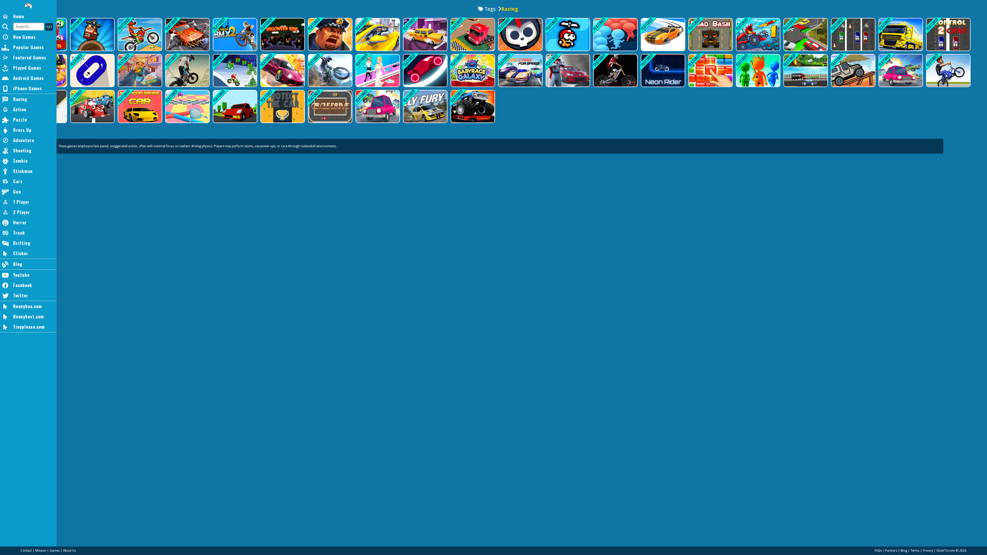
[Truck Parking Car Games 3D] (472, 34)
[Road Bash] (710, 34)
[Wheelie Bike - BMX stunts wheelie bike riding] (948, 70)
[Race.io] (424, 70)
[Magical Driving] (805, 70)
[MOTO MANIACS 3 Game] (139, 34)
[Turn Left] (92, 70)
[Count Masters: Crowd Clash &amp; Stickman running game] (615, 34)
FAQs (878, 550)
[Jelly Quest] (710, 70)
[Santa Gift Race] (234, 70)
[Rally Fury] (424, 106)
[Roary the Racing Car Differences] (92, 106)
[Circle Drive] (329, 106)
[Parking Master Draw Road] (805, 34)
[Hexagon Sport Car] (139, 106)
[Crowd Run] (757, 70)
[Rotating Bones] (520, 34)
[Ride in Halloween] (282, 34)
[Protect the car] (282, 106)
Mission (40, 550)
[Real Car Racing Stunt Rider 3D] (282, 70)
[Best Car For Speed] (520, 70)
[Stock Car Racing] (567, 70)
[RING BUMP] (234, 106)
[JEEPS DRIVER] (852, 70)
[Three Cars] (852, 34)
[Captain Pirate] (92, 34)
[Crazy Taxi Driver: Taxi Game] (377, 34)
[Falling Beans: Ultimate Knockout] (187, 106)
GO (49, 27)
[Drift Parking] (424, 34)
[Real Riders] (615, 70)
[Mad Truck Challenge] (757, 34)
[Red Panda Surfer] (139, 70)
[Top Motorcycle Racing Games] (187, 70)
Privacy (928, 550)
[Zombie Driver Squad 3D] (187, 34)
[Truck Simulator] (900, 34)
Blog (904, 550)
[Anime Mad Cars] (900, 70)
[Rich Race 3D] (377, 70)
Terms (914, 550)
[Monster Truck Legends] (472, 106)
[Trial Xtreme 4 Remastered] (329, 70)
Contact (26, 550)
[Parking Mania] (329, 34)
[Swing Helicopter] (567, 34)
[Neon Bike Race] (662, 70)
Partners (891, 550)
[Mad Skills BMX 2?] (234, 34)
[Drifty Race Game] (662, 34)
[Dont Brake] (377, 106)
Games (55, 550)
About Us (69, 550)
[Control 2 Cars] (948, 34)
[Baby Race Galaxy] (472, 70)
